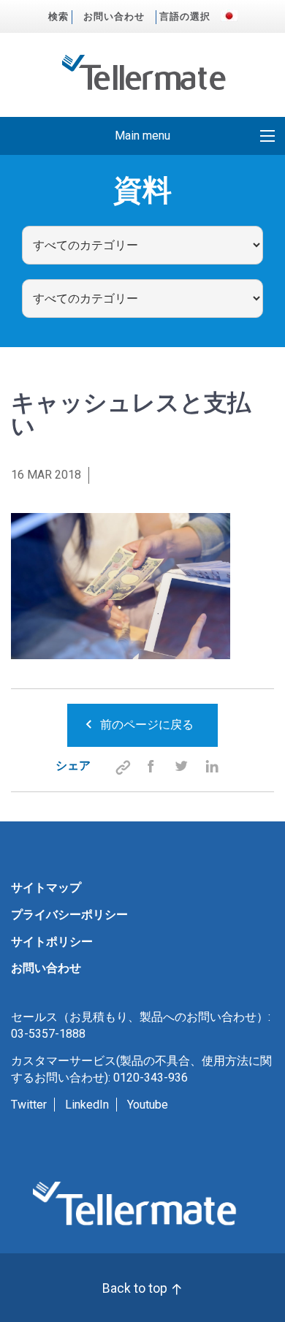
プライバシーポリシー (69, 915)
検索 (58, 16)
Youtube (147, 1105)
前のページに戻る (147, 725)
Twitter (29, 1105)
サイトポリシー (52, 942)
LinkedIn (87, 1105)
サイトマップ (46, 887)
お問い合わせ (114, 16)
